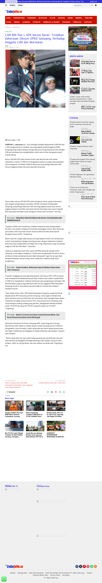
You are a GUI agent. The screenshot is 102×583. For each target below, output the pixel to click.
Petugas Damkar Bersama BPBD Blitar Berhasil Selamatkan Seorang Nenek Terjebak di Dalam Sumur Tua (14, 414)
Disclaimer (66, 575)
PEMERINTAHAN (19, 18)
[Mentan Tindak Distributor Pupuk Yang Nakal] (82, 147)
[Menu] (6, 5)
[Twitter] (80, 566)
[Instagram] (88, 566)
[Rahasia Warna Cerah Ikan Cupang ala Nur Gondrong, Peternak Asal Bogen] (82, 124)
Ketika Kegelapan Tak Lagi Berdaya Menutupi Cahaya (87, 182)
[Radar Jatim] (13, 11)
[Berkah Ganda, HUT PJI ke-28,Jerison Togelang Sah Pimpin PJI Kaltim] (56, 405)
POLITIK (52, 18)
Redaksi (12, 5)
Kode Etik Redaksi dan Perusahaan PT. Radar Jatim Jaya (65, 573)
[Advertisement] (35, 125)
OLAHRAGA (26, 22)
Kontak (89, 573)
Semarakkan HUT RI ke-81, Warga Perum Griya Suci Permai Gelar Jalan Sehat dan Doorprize (88, 62)
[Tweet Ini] (51, 392)
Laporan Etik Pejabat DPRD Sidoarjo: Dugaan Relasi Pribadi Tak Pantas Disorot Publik (87, 169)
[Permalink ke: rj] (6, 46)
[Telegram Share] (59, 392)
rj (9, 46)
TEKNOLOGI (77, 22)
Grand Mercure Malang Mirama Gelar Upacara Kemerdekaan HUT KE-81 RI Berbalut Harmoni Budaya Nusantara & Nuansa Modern (34, 435)
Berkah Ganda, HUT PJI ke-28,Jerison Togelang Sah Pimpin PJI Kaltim (55, 414)
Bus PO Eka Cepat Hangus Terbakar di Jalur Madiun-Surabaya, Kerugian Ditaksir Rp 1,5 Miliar (14, 435)
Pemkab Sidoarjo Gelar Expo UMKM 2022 (51, 382)
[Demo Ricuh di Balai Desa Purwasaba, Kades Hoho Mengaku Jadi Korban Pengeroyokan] (82, 189)
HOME (8, 18)
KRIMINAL (79, 18)
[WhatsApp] (91, 566)
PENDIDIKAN (31, 18)
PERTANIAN (66, 22)
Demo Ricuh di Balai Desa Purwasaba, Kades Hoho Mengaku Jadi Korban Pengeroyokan (88, 198)
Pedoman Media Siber (40, 575)
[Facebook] (76, 566)
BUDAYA (17, 22)
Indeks (20, 5)
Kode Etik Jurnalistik (36, 573)
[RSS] (95, 566)
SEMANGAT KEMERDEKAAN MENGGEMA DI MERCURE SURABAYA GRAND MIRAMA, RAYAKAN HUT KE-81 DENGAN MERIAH (55, 435)
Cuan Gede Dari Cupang (86, 141)
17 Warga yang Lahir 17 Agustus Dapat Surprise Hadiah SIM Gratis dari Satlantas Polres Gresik (87, 71)
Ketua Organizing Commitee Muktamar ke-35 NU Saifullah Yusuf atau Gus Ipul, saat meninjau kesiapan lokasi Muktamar (34, 414)
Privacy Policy (55, 575)
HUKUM (70, 18)
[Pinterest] (84, 566)
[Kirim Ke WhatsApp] (63, 392)
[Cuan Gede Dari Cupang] (75, 140)
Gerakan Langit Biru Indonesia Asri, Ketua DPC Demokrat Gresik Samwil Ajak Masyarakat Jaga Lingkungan (88, 90)
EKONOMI (61, 18)
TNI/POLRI (87, 22)
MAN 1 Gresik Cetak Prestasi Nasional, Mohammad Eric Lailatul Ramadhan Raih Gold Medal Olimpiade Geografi (88, 108)
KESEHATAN (43, 18)
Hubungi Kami (22, 573)
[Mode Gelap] (96, 5)
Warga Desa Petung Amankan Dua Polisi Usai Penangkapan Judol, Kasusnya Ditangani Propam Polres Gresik (88, 81)
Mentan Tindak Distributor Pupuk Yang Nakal (87, 154)
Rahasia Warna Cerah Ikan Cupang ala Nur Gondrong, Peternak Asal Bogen (87, 132)
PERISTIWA (88, 18)
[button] (92, 5)
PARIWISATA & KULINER (51, 22)
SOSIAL (8, 22)
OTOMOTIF (36, 22)
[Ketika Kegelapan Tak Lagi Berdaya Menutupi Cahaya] (82, 175)
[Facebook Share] (47, 392)
